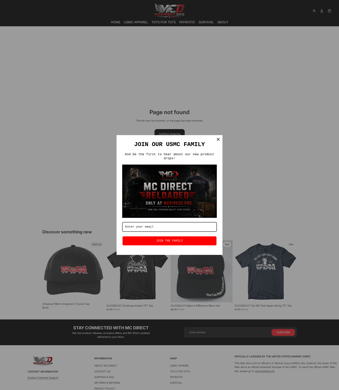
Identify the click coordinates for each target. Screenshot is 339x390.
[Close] (218, 139)
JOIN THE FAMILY (169, 240)
